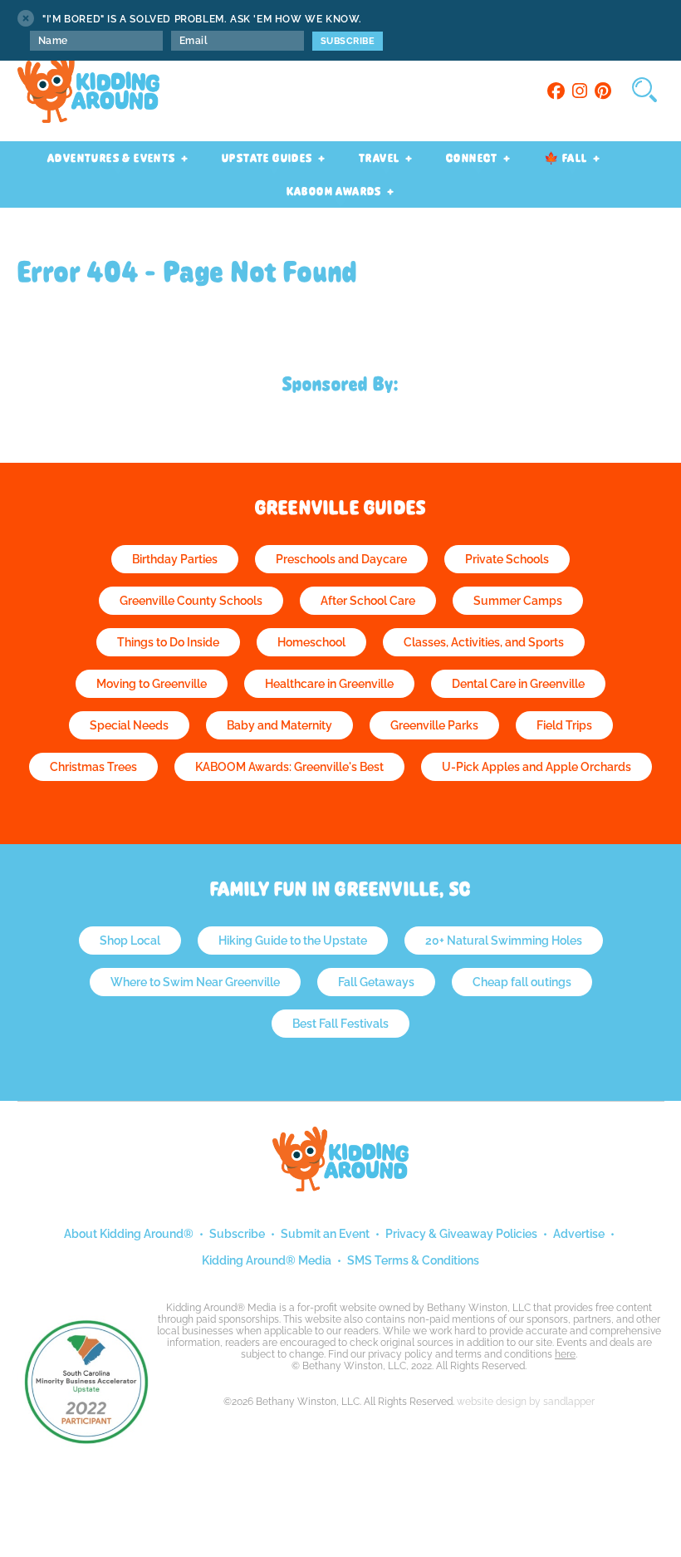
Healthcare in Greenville (329, 683)
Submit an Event (325, 1233)
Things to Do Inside (168, 642)
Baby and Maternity (279, 725)
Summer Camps (517, 600)
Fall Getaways (376, 982)
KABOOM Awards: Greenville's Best (289, 767)
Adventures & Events (111, 158)
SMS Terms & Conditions (413, 1260)
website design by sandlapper (526, 1401)
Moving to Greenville (151, 683)
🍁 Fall (565, 158)
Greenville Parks (434, 725)
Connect (472, 158)
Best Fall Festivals (340, 1023)
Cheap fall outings (522, 982)
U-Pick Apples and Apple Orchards (536, 767)
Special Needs (129, 725)
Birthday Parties (175, 559)
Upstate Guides (267, 158)
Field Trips (564, 725)
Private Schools (507, 559)
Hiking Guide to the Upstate (292, 940)
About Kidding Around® (129, 1233)
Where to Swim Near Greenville (195, 982)
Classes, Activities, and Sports (484, 642)
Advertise (579, 1233)
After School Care (368, 600)
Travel (379, 158)
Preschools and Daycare (341, 559)
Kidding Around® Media (266, 1260)
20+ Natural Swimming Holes (503, 940)
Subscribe (237, 1233)
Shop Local (130, 940)
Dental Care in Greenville (518, 683)
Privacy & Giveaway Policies (461, 1233)
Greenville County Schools (191, 600)
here (565, 1354)
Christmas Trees (93, 767)
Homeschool (311, 642)
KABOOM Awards (334, 191)
